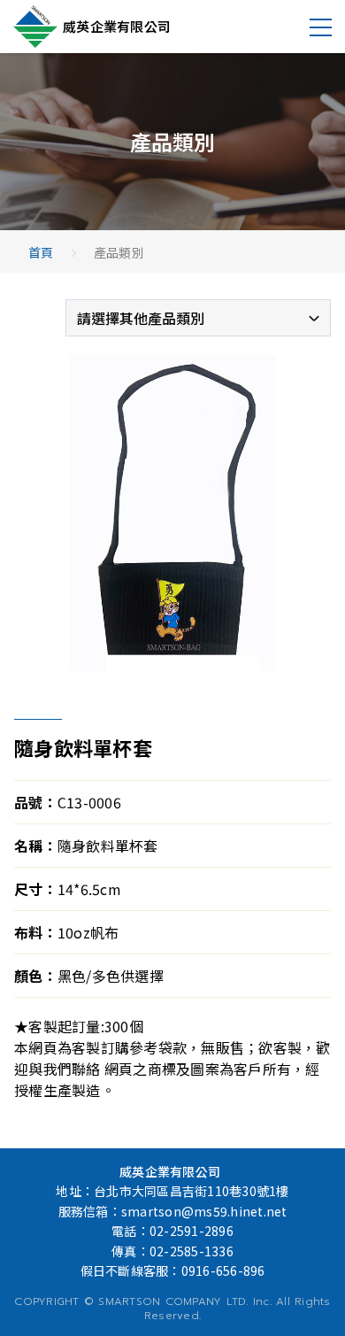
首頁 (41, 252)
